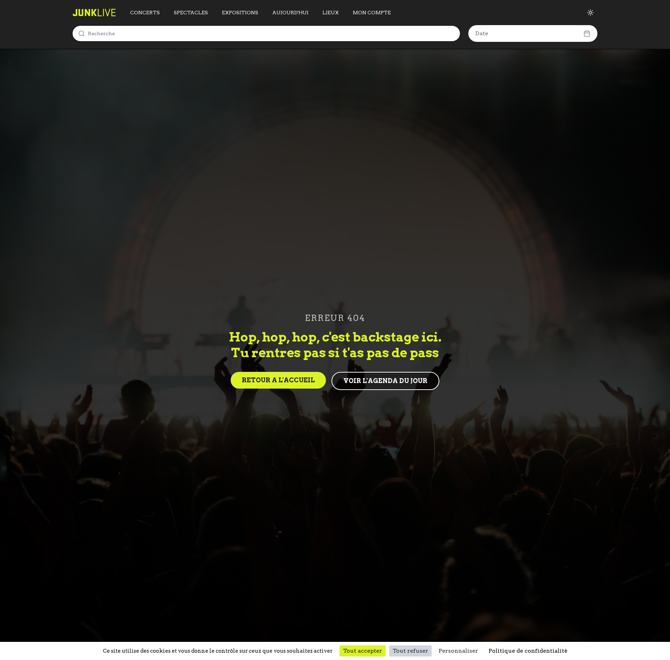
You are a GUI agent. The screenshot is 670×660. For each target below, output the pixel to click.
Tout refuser (410, 650)
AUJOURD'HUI (290, 12)
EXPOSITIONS (240, 12)
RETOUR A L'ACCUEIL (278, 380)
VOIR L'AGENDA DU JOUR (385, 380)
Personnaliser (458, 650)
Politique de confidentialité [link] (528, 650)
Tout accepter (362, 650)
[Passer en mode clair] (590, 13)
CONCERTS (145, 12)
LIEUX (330, 12)
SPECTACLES (191, 12)
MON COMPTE (372, 12)
